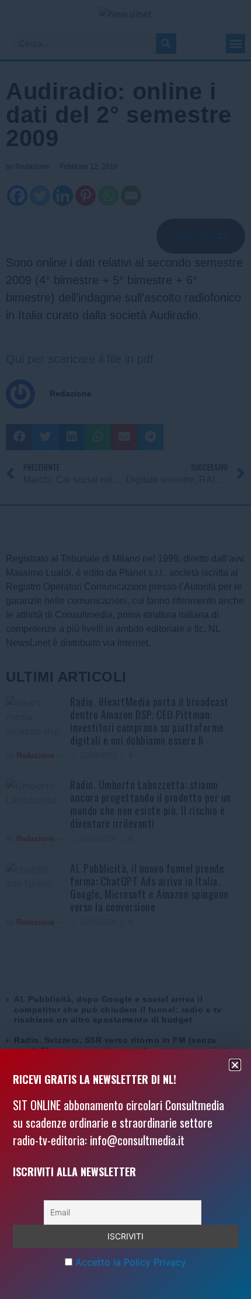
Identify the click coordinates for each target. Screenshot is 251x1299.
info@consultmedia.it (137, 1140)
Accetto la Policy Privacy (130, 1262)
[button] (235, 1064)
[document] (125, 649)
